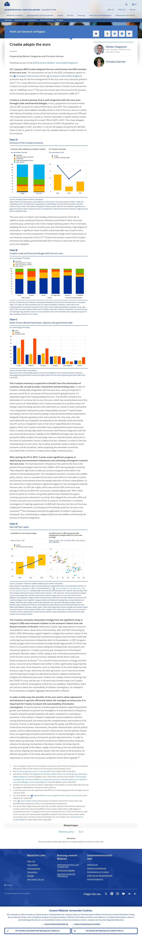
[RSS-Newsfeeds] (135, 893)
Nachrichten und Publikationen (100, 15)
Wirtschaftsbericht (46, 20)
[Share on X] (107, 34)
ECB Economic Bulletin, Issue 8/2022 (50, 63)
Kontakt (30, 876)
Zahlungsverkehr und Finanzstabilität (40, 15)
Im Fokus (60, 20)
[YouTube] (123, 893)
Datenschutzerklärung (96, 868)
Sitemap (9, 885)
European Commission (27, 76)
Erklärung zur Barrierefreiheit (99, 876)
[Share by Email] (129, 34)
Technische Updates (66, 871)
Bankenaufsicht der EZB (124, 15)
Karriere (132, 9)
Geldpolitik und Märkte (15, 15)
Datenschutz (92, 865)
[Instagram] (117, 893)
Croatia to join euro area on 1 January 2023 (34, 771)
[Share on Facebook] (115, 34)
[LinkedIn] (111, 893)
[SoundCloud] (129, 893)
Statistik (60, 15)
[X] (105, 893)
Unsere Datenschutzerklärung (56, 924)
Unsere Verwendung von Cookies (87, 924)
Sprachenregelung (95, 879)
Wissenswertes (33, 869)
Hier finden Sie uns (35, 880)
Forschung (81, 15)
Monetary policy (66, 832)
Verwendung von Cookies (98, 872)
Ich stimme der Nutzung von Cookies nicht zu (104, 931)
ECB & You (122, 9)
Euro (81, 832)
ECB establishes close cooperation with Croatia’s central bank (58, 796)
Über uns (111, 9)
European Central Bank (61, 76)
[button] (130, 4)
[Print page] (96, 34)
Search (126, 4)
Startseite (7, 20)
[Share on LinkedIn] (122, 34)
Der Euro (70, 15)
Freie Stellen (32, 865)
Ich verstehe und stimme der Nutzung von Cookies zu (37, 931)
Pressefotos (32, 872)
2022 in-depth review (28, 801)
